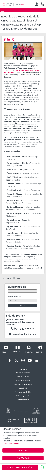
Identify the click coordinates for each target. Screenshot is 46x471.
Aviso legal (23, 388)
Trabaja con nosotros (23, 380)
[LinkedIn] (9, 39)
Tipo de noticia (14, 296)
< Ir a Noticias (11, 278)
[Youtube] (30, 360)
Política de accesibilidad (23, 392)
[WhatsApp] (41, 467)
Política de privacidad (23, 396)
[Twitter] (14, 39)
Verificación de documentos (23, 384)
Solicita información (23, 373)
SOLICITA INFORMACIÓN (19, 467)
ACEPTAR (23, 450)
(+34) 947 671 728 (24, 328)
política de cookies (11, 443)
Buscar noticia (17, 286)
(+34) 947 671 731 (23, 376)
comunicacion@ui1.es (23, 334)
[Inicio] (16, 4)
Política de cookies (23, 399)
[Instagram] (23, 360)
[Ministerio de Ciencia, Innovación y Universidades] (17, 410)
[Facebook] (5, 39)
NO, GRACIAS (23, 458)
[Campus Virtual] (36, 4)
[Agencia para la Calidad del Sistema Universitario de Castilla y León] (30, 420)
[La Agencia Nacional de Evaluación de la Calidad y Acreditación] (14, 420)
